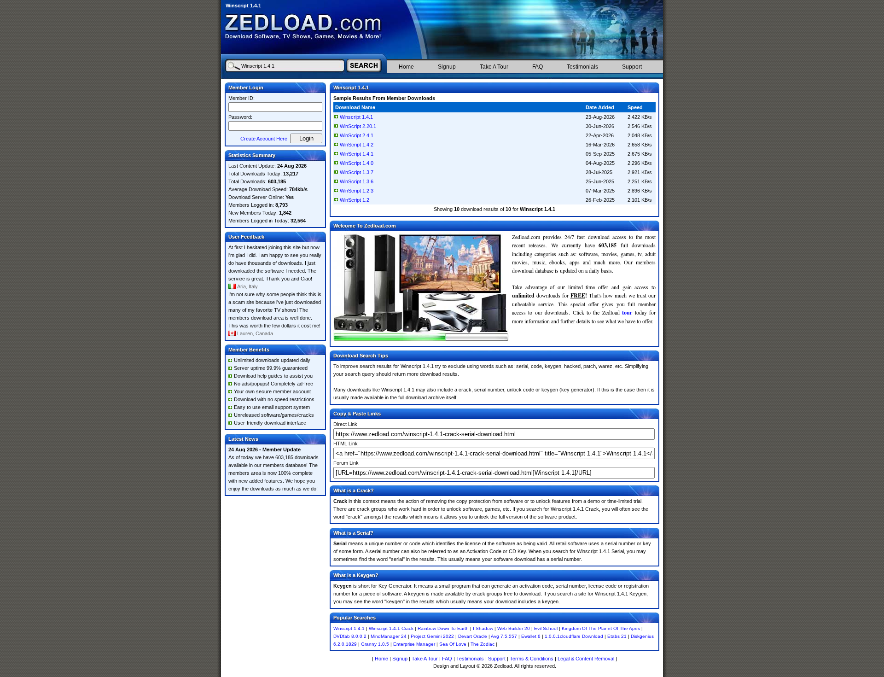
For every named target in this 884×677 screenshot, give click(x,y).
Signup (447, 67)
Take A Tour (494, 67)
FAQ (537, 67)
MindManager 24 (389, 636)
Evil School (546, 628)
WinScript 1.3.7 (356, 172)
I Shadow (483, 628)
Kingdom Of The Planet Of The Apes (601, 628)
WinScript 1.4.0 (356, 163)
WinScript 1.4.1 (356, 154)
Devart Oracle (472, 636)
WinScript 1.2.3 (356, 190)
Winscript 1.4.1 (356, 117)
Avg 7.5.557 (504, 636)
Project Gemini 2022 (432, 636)
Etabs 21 (617, 636)
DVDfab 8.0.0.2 (349, 636)
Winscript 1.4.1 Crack (391, 628)
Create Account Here (263, 138)
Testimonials (582, 67)
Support (632, 67)
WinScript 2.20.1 (358, 126)
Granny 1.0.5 (375, 644)
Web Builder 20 (513, 628)
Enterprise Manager (414, 644)
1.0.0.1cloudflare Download (574, 636)
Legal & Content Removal (586, 658)
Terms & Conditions (531, 658)
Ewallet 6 (531, 636)
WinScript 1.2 (354, 200)
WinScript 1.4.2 (356, 144)
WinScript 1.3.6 (356, 181)
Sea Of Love (452, 644)
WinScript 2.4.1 (356, 135)
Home (406, 67)
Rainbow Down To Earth (443, 628)
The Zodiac (482, 644)
